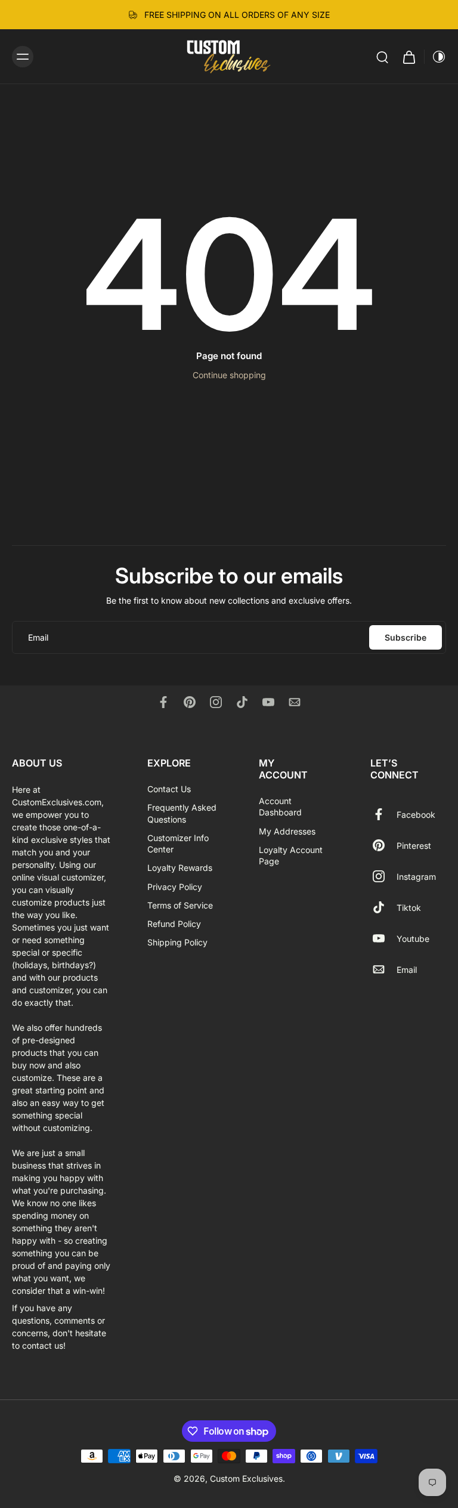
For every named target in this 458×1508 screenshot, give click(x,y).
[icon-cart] (408, 56)
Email (407, 969)
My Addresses (287, 831)
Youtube (413, 938)
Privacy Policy (174, 886)
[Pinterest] (190, 702)
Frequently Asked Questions (181, 813)
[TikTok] (242, 702)
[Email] (294, 702)
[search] (382, 57)
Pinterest (414, 845)
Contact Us (169, 789)
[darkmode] (435, 57)
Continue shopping (229, 375)
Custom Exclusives (246, 1478)
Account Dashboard (280, 806)
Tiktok (409, 907)
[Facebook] (163, 702)
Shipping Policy (177, 942)
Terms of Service (180, 905)
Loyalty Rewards (179, 868)
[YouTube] (268, 702)
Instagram (416, 876)
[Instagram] (216, 702)
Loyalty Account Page (291, 855)
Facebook (416, 814)
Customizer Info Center (178, 843)
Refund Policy (174, 924)
